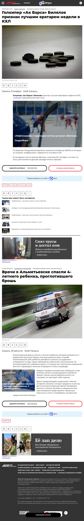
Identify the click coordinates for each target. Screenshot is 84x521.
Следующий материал (43, 515)
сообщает (17, 98)
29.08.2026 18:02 (7, 268)
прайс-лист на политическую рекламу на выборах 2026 (37, 473)
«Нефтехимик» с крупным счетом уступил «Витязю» (46, 136)
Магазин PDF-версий (53, 465)
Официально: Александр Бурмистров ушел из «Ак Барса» (31, 229)
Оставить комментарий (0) (65, 168)
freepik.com (6, 340)
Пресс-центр (40, 465)
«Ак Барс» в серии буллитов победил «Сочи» (26, 222)
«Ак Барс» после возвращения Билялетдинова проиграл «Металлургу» (35, 208)
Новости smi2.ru (9, 260)
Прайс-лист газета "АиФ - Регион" (29, 470)
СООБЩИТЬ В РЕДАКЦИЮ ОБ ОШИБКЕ (70, 473)
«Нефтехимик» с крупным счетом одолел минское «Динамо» (32, 215)
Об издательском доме (26, 465)
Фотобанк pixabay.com (10, 80)
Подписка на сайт (54, 467)
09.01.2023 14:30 (7, 9)
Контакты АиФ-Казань (69, 467)
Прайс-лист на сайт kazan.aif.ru (53, 470)
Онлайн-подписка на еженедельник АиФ (32, 467)
